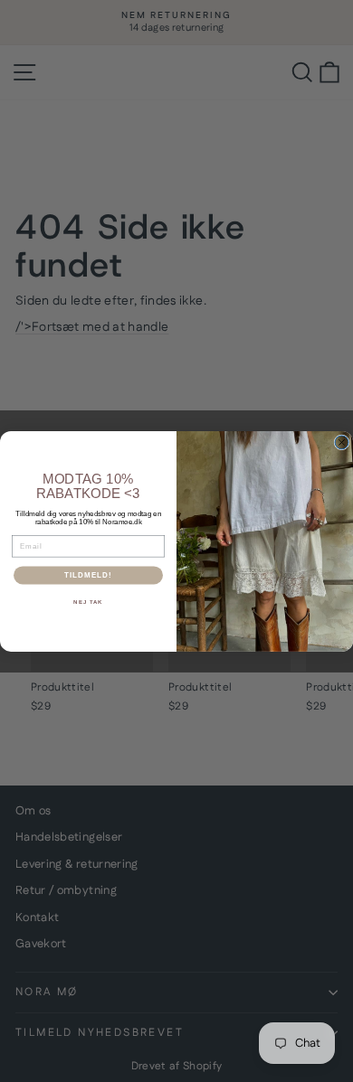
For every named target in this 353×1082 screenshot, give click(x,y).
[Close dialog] (341, 442)
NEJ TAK (88, 602)
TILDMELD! (88, 575)
